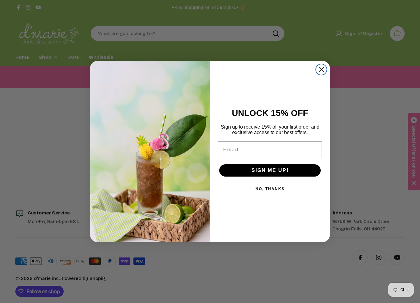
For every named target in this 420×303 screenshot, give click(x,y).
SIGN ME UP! (270, 170)
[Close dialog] (321, 69)
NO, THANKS (270, 189)
